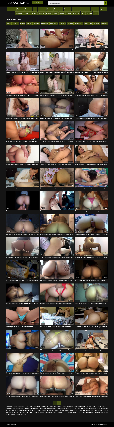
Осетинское (95, 9)
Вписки (96, 13)
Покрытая (36, 24)
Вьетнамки (76, 13)
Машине (70, 24)
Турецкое (20, 9)
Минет (29, 24)
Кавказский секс (11, 424)
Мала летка (54, 24)
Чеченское (67, 9)
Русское (68, 13)
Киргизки (33, 13)
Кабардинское (85, 9)
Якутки (55, 13)
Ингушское (76, 9)
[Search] (105, 3)
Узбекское (19, 13)
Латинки (89, 13)
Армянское (28, 9)
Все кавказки (11, 9)
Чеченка (15, 24)
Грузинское (42, 9)
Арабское (103, 9)
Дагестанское (58, 9)
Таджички (41, 13)
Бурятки (48, 13)
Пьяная (22, 24)
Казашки (26, 13)
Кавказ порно (18, 2)
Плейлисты (39, 3)
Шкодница (44, 24)
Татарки (61, 13)
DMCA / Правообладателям (99, 424)
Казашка (96, 24)
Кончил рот (78, 24)
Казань (9, 24)
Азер (35, 9)
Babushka (63, 24)
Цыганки (49, 9)
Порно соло (88, 24)
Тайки (83, 13)
